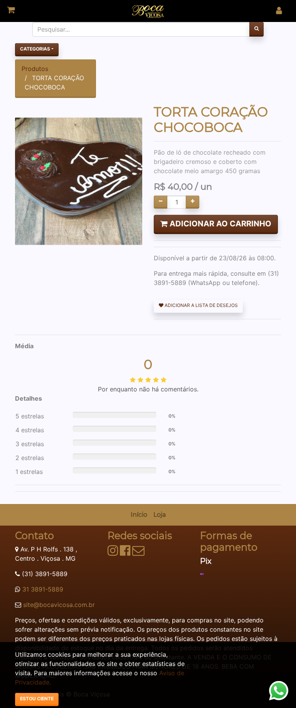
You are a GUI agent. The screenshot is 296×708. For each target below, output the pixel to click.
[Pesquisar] (256, 29)
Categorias (35, 49)
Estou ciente (37, 698)
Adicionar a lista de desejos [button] (200, 305)
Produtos (35, 68)
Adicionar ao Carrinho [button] (219, 223)
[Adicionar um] (192, 202)
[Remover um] (160, 202)
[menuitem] (139, 515)
